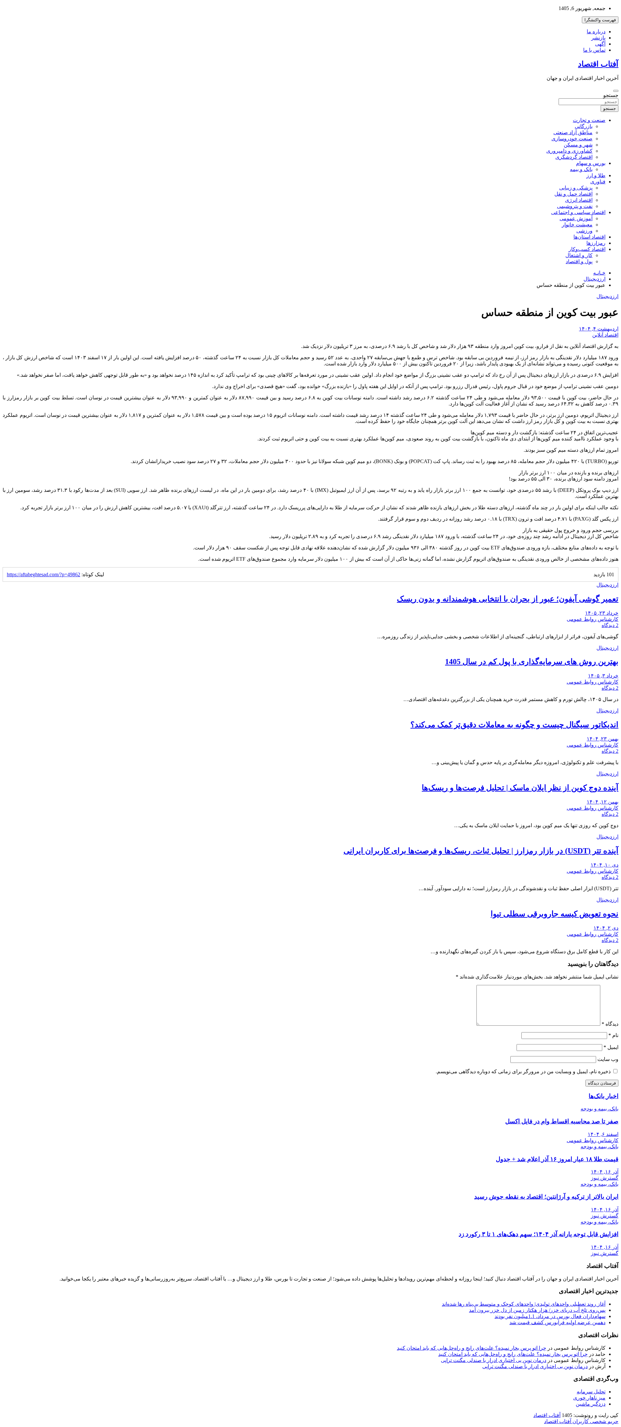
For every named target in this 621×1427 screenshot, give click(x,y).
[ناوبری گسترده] (615, 91)
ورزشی (584, 230)
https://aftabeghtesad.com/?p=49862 (43, 574)
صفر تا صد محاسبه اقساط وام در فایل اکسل (561, 1121)
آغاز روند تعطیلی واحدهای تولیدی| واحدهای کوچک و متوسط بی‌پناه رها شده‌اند (523, 1304)
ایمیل (611, 1047)
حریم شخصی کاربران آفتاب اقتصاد (581, 1421)
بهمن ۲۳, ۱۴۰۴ (602, 738)
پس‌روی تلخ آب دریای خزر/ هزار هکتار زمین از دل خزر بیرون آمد (537, 1310)
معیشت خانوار (577, 224)
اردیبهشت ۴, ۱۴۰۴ (598, 328)
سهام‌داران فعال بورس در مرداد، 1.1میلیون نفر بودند (550, 1316)
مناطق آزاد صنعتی (573, 132)
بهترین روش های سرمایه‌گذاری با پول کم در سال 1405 (531, 661)
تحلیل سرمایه (591, 1391)
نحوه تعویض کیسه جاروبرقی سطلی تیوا (554, 914)
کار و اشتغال (579, 255)
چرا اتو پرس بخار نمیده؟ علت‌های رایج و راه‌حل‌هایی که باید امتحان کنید (471, 1348)
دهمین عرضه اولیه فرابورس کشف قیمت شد (557, 1322)
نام (613, 1035)
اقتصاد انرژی (579, 200)
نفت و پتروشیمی (575, 206)
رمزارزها (595, 243)
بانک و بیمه (581, 169)
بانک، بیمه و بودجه (599, 1108)
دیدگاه (610, 1024)
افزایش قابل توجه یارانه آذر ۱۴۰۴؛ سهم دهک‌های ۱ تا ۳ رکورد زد (538, 1234)
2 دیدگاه (610, 625)
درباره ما (596, 31)
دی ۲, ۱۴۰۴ (606, 928)
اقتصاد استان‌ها (589, 237)
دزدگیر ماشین (590, 1404)
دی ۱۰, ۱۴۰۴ (604, 865)
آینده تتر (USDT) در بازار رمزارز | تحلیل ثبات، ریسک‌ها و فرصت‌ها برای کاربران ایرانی (480, 851)
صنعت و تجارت (589, 120)
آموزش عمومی (576, 218)
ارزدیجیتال (607, 296)
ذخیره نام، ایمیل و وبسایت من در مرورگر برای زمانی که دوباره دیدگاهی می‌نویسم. (523, 1071)
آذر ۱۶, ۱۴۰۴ (604, 1171)
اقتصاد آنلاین (605, 335)
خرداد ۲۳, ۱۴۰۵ (601, 613)
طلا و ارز (595, 175)
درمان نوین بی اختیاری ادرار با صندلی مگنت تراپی (493, 1360)
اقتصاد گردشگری (574, 157)
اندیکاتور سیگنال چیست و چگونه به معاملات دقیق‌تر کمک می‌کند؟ (514, 724)
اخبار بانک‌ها (603, 1096)
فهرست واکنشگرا (600, 19)
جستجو (610, 95)
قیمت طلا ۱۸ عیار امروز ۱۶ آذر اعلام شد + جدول (557, 1159)
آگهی (600, 44)
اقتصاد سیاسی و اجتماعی (578, 212)
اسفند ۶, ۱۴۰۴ (603, 1134)
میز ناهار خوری (589, 1397)
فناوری (597, 181)
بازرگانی (584, 126)
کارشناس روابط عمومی (592, 619)
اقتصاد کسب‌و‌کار (587, 249)
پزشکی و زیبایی (576, 187)
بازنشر (598, 37)
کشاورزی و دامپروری (569, 151)
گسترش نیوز (604, 1178)
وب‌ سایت (607, 1059)
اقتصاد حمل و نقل (573, 194)
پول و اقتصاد (579, 261)
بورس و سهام (590, 163)
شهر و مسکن (578, 144)
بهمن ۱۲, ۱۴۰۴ (602, 802)
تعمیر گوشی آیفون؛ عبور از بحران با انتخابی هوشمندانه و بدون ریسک (507, 599)
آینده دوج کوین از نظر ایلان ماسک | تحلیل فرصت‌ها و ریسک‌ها (520, 788)
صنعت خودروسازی (572, 138)
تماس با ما (594, 50)
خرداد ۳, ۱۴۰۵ (603, 675)
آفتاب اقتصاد (598, 64)
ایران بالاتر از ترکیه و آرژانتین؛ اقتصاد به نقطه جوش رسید (546, 1196)
